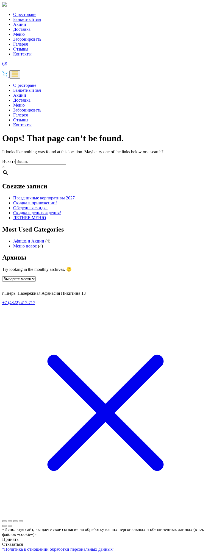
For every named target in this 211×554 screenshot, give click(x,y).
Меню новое (25, 246)
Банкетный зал (27, 19)
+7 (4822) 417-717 (18, 302)
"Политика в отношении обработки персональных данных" (58, 549)
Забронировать (27, 39)
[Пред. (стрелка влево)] (4, 526)
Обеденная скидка (30, 207)
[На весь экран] (10, 521)
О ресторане (24, 14)
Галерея (20, 44)
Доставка (21, 29)
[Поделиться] (15, 521)
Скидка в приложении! (35, 203)
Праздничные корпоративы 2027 (44, 198)
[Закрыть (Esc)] (21, 521)
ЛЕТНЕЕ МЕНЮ (29, 217)
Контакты (22, 54)
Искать (8, 161)
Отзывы (20, 49)
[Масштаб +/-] (4, 521)
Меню (19, 34)
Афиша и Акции (28, 241)
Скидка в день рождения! (37, 212)
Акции (19, 24)
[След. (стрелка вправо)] (10, 526)
